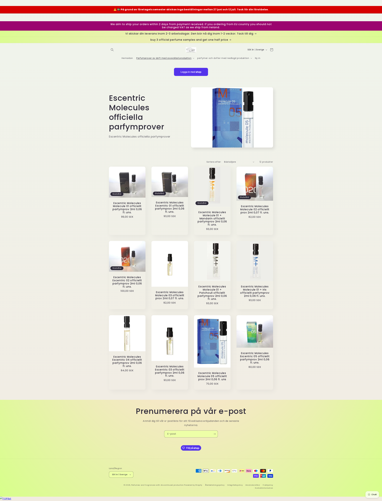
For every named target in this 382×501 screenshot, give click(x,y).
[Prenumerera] (214, 433)
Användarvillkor (252, 485)
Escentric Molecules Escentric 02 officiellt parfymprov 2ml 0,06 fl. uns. (127, 282)
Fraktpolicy (268, 485)
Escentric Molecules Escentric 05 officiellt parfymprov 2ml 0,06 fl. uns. (255, 358)
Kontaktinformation (264, 488)
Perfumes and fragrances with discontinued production (157, 485)
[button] (112, 49)
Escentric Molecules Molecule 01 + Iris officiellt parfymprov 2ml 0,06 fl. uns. (254, 291)
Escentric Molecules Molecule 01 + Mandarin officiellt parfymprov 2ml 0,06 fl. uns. (212, 218)
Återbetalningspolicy (215, 485)
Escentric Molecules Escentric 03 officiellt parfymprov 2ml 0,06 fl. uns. (169, 371)
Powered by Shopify (193, 485)
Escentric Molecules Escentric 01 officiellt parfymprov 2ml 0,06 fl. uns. (169, 207)
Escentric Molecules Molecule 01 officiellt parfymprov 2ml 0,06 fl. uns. (127, 208)
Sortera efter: (214, 161)
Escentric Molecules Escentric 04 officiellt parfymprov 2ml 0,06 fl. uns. (127, 361)
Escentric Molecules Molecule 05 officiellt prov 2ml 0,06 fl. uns (212, 376)
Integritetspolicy (235, 485)
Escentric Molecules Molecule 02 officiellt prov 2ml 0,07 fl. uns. (254, 209)
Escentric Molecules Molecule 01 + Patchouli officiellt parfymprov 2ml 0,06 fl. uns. (212, 293)
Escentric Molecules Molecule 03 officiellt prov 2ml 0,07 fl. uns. (169, 295)
